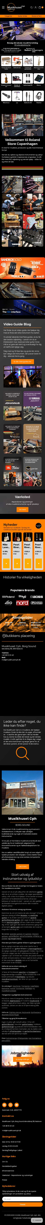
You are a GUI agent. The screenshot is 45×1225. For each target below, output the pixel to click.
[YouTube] (16, 1105)
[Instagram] (10, 1105)
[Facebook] (4, 1105)
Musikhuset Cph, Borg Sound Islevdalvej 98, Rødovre (22, 1121)
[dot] (20, 276)
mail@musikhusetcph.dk (11, 1130)
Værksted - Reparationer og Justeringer (17, 1175)
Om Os (5, 1162)
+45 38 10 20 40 (8, 1126)
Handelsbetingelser (9, 1166)
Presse (4, 1180)
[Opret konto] (35, 7)
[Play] (22, 377)
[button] (3, 7)
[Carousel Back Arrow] (6, 268)
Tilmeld (22, 1204)
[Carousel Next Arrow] (39, 268)
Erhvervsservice (8, 1171)
